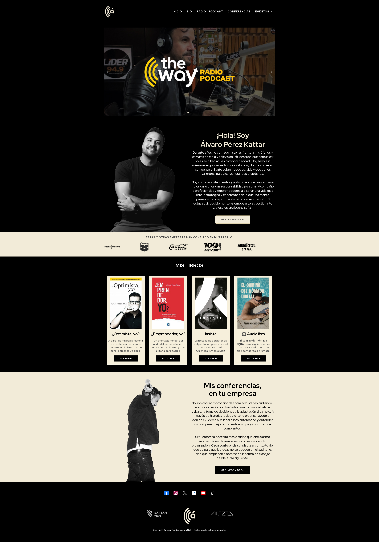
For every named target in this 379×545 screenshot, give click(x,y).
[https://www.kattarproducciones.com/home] (157, 513)
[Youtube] (203, 492)
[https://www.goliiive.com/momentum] (189, 72)
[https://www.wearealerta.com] (222, 513)
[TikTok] (212, 492)
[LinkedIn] (194, 492)
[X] (185, 492)
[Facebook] (166, 492)
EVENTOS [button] (262, 11)
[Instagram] (175, 492)
